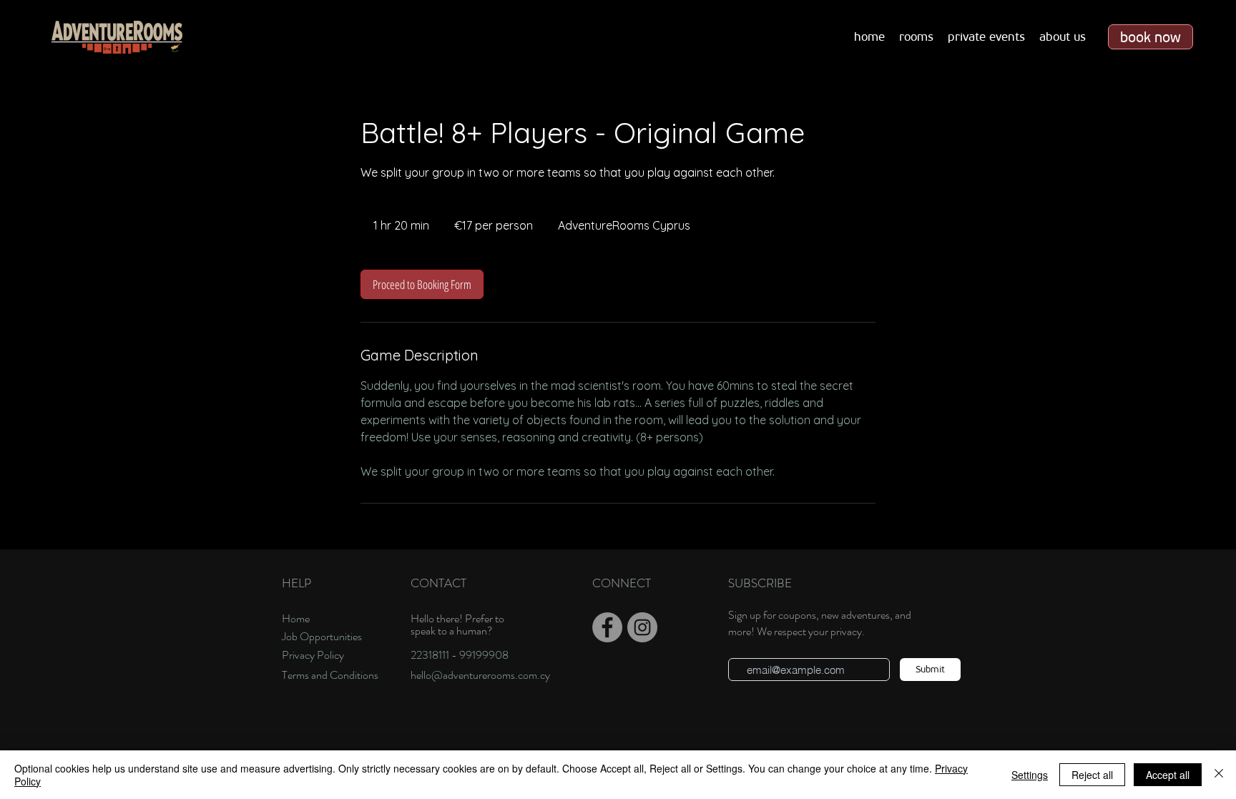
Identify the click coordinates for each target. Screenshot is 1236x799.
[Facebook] (607, 627)
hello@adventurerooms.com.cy (480, 675)
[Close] (1218, 775)
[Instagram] (642, 627)
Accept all (1168, 775)
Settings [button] (1029, 775)
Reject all (1092, 775)
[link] (422, 284)
